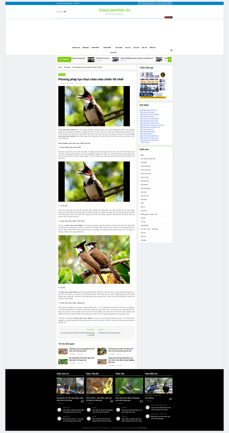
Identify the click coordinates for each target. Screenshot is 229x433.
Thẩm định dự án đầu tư (147, 116)
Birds (142, 155)
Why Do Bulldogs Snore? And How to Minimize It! (96, 58)
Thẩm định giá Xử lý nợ (147, 129)
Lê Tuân (62, 83)
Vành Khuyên (144, 225)
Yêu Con (136, 47)
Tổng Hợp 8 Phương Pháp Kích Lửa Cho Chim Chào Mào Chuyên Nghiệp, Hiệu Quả (121, 360)
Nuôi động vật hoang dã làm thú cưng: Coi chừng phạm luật (158, 6)
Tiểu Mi (143, 218)
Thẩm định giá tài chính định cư (149, 136)
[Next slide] (171, 3)
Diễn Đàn (85, 47)
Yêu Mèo (143, 240)
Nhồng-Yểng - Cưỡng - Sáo (152, 395)
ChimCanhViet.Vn (114, 10)
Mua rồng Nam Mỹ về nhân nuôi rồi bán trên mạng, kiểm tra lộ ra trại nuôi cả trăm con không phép (157, 3)
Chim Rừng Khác (146, 188)
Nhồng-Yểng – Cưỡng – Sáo (149, 214)
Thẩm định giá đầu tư (146, 133)
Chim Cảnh (107, 47)
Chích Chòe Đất (145, 166)
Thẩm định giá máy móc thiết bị (149, 114)
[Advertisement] (114, 31)
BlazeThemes (143, 428)
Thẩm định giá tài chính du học (149, 140)
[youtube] (64, 12)
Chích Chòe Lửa (145, 170)
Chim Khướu (144, 184)
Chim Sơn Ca (144, 196)
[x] (62, 12)
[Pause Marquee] (170, 59)
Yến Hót (143, 233)
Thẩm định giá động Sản (147, 112)
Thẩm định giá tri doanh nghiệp (149, 118)
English (152, 47)
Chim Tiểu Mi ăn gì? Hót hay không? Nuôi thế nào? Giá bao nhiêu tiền (101, 421)
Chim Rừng (95, 47)
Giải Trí (144, 47)
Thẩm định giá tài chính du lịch (149, 138)
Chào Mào (62, 74)
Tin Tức (128, 47)
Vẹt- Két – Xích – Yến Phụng (149, 229)
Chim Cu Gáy (144, 177)
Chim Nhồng (149, 398)
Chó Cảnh (118, 47)
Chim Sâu (143, 192)
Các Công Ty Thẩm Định (148, 159)
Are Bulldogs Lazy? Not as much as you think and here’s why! (143, 58)
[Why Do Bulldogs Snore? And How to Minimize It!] (74, 59)
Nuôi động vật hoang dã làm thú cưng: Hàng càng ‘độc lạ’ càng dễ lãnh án (157, 2)
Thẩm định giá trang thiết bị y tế (150, 127)
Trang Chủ (76, 47)
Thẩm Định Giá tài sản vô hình (149, 121)
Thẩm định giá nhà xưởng (147, 131)
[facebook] (58, 12)
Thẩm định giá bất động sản (148, 110)
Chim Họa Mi (144, 181)
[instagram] (60, 12)
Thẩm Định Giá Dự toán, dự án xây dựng (152, 125)
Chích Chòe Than (146, 173)
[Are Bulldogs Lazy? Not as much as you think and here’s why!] (118, 59)
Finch (142, 203)
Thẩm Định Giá (144, 142)
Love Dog (143, 210)
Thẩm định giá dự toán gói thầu (149, 123)
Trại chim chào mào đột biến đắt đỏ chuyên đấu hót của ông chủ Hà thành (157, 5)
